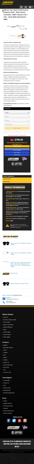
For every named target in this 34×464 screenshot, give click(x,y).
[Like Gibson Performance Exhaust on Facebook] (8, 422)
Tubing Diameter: (11, 191)
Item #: (8, 220)
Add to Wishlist (17, 150)
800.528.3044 (9, 301)
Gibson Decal (14, 273)
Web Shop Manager (19, 452)
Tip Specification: (11, 198)
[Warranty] (13, 161)
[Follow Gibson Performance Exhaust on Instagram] (25, 422)
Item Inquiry (17, 152)
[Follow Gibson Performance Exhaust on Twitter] (14, 422)
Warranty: (9, 218)
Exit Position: (10, 216)
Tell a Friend (17, 154)
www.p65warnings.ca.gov (15, 227)
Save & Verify (17, 128)
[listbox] (17, 112)
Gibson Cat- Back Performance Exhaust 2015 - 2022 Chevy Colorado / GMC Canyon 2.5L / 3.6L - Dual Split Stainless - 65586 (21, 264)
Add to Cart (17, 146)
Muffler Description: (12, 202)
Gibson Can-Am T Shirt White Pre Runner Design (21, 253)
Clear (17, 131)
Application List (7, 179)
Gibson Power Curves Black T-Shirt (19, 283)
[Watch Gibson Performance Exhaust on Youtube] (19, 422)
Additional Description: (12, 211)
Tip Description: (10, 195)
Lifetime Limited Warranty (18, 218)
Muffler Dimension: (11, 207)
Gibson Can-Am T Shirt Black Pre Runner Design (21, 243)
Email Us (8, 297)
